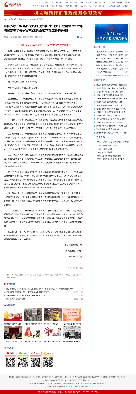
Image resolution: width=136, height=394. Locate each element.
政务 (38, 3)
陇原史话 (119, 3)
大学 (103, 3)
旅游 (56, 3)
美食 (71, 3)
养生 (67, 3)
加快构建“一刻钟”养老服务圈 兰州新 (109, 122)
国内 (46, 3)
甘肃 (34, 3)
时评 (38, 6)
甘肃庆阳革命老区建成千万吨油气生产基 (111, 99)
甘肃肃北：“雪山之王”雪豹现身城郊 (109, 92)
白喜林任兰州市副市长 (104, 72)
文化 (53, 3)
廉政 (46, 6)
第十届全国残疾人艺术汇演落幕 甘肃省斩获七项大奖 (26, 296)
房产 (85, 6)
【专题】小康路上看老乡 (105, 149)
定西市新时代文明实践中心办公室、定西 (111, 133)
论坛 (96, 6)
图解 (60, 6)
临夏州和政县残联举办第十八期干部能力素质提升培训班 (27, 292)
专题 (96, 3)
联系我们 (57, 392)
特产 (56, 6)
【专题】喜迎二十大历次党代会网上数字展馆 (113, 142)
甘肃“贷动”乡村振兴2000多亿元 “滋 (109, 105)
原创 (34, 6)
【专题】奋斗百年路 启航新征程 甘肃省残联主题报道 (43, 45)
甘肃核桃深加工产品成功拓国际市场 (110, 102)
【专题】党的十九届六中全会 (107, 145)
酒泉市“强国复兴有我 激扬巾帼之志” (109, 129)
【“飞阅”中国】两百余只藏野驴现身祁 (110, 119)
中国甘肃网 (22, 19)
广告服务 (51, 392)
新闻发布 (119, 6)
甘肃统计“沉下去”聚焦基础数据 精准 (109, 95)
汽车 (81, 6)
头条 (42, 3)
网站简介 (39, 392)
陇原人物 (112, 3)
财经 (60, 3)
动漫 (89, 6)
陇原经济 (112, 6)
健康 (67, 6)
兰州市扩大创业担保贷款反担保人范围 (110, 112)
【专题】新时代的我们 (104, 152)
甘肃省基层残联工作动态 (15, 299)
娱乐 (71, 6)
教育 (99, 3)
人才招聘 (45, 392)
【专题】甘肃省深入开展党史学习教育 (110, 159)
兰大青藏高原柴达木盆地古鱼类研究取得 (111, 85)
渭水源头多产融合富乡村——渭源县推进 (111, 126)
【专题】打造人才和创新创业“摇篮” (109, 156)
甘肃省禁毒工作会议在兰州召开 (108, 116)
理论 (42, 6)
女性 (75, 6)
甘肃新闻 (32, 19)
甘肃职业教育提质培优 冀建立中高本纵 (111, 109)
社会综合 (40, 19)
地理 (53, 6)
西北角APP (126, 6)
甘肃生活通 (126, 3)
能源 (99, 6)
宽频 (85, 3)
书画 (75, 3)
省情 (89, 3)
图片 (103, 6)
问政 (81, 3)
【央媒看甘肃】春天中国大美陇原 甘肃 (111, 88)
